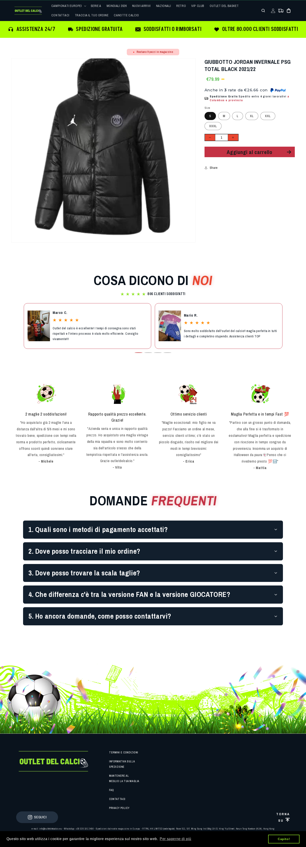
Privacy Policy (119, 808)
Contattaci (117, 799)
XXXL (213, 126)
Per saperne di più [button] (175, 839)
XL (252, 116)
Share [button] (214, 168)
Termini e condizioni (123, 752)
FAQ (111, 790)
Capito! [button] (284, 839)
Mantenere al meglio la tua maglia (124, 778)
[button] (68, 6)
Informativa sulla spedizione (122, 764)
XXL (268, 116)
